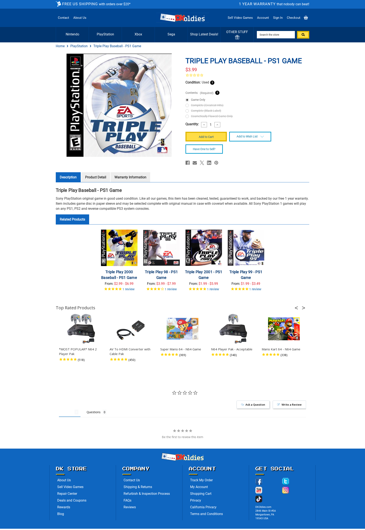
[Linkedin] (209, 163)
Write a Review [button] (292, 404)
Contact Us (132, 480)
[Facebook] (187, 163)
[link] (245, 75)
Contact (63, 18)
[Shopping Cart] (305, 18)
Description (68, 177)
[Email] (195, 163)
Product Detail (95, 177)
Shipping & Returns (138, 487)
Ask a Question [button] (255, 404)
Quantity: (192, 124)
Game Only (198, 99)
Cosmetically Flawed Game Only (212, 116)
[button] (297, 308)
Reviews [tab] (66, 412)
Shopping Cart (200, 494)
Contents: (199, 93)
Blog (60, 514)
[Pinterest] (216, 163)
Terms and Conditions (206, 514)
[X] (202, 163)
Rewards (63, 507)
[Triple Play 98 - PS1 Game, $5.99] (161, 248)
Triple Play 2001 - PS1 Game (203, 275)
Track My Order (201, 480)
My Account (199, 487)
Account (263, 18)
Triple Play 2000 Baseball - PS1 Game (119, 275)
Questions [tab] (94, 412)
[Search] (303, 35)
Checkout (293, 18)
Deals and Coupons (71, 500)
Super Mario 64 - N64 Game (180, 349)
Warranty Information (130, 177)
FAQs (127, 500)
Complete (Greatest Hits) (207, 105)
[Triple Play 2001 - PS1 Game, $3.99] (203, 248)
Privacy (195, 500)
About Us (79, 18)
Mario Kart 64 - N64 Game (281, 349)
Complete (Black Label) (206, 110)
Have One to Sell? (204, 149)
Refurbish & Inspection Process (147, 494)
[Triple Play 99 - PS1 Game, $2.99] (246, 248)
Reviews (130, 507)
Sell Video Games (240, 18)
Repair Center (67, 494)
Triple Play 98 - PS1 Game (161, 275)
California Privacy (203, 507)
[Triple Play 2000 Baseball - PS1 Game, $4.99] (119, 248)
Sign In (278, 18)
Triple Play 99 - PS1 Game (245, 275)
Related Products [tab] (72, 219)
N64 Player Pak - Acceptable (231, 349)
